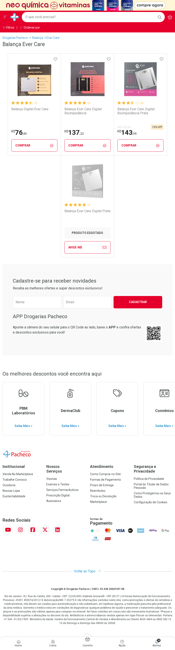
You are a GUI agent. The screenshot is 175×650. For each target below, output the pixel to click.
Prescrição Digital (58, 495)
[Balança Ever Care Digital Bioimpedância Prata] (140, 79)
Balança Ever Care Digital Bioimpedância (83, 111)
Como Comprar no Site (105, 474)
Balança (37, 37)
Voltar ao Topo (85, 571)
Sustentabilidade (14, 496)
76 (19, 132)
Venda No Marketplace (18, 474)
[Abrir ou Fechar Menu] (5, 17)
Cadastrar (138, 302)
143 (127, 132)
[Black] (84, 5)
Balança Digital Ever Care (29, 109)
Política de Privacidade (149, 478)
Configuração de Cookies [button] (150, 502)
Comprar (22, 145)
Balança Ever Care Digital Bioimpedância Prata (136, 111)
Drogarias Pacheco (15, 37)
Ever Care (53, 37)
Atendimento (101, 466)
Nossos (54, 468)
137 (74, 132)
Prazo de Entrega (102, 485)
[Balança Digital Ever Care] (34, 79)
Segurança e (145, 468)
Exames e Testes (57, 484)
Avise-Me (75, 247)
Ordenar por (31, 27)
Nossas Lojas (11, 490)
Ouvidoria (9, 485)
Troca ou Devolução (103, 496)
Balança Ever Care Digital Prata (87, 211)
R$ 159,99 (124, 127)
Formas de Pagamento (105, 479)
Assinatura (53, 501)
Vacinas (51, 478)
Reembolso (97, 490)
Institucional (14, 466)
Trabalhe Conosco (15, 479)
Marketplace (98, 501)
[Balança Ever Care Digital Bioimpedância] (87, 79)
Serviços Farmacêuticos (62, 490)
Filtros (10, 27)
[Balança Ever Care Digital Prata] (87, 181)
